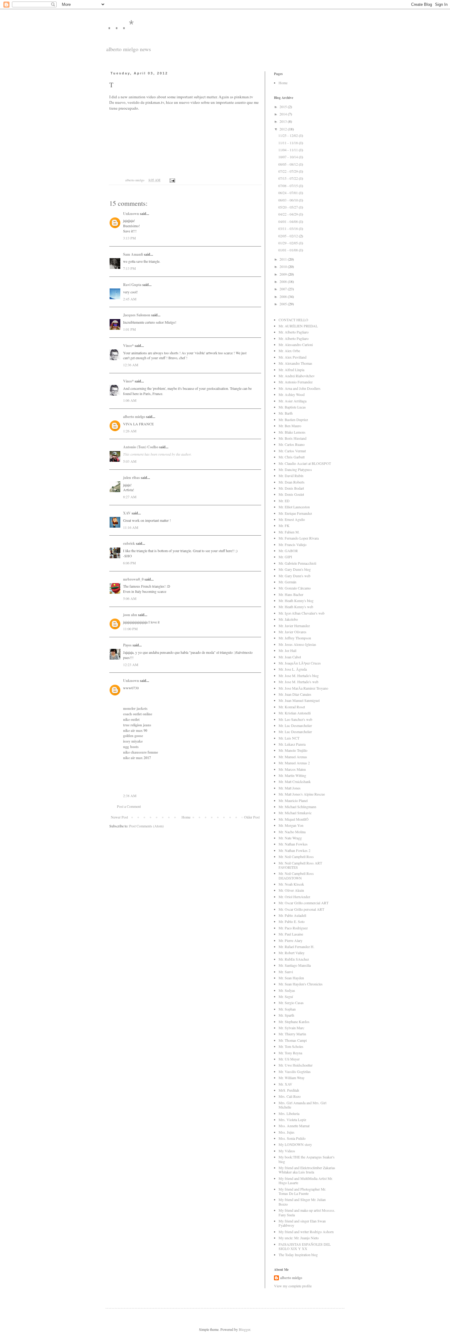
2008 (283, 281)
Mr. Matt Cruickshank (295, 781)
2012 (283, 128)
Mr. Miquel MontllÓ (294, 819)
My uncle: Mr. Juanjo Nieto (299, 1237)
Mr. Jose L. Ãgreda (293, 669)
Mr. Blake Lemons (292, 432)
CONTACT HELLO (293, 319)
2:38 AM (130, 795)
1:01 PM (129, 329)
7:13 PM (129, 268)
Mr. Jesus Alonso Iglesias (297, 644)
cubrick (129, 543)
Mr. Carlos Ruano (292, 444)
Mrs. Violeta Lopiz (292, 1119)
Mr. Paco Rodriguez (293, 927)
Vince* (128, 345)
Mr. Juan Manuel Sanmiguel (299, 700)
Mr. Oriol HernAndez (294, 896)
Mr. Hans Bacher (291, 594)
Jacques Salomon (136, 315)
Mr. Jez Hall (287, 650)
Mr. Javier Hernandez (294, 625)
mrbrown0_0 (133, 579)
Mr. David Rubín (291, 475)
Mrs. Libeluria (289, 1113)
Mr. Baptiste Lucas (292, 407)
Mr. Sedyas (287, 990)
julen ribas (131, 477)
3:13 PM (129, 237)
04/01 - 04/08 (288, 221)
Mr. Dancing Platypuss (295, 469)
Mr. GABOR (288, 550)
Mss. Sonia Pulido (292, 1138)
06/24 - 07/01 (288, 192)
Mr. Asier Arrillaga (292, 400)
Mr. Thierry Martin (292, 1033)
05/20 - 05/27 (288, 207)
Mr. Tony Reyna (290, 1052)
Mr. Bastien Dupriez (293, 419)
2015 (283, 106)
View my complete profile (293, 1285)
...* (120, 26)
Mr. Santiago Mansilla (295, 965)
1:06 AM (130, 400)
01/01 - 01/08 (288, 249)
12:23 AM (130, 664)
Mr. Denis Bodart (291, 488)
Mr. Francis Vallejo (292, 544)
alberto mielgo (134, 416)
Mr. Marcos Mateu (292, 769)
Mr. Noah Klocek (291, 884)
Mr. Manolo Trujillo (293, 750)
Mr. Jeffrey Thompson (295, 637)
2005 (283, 303)
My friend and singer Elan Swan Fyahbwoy (302, 1223)
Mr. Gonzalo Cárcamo (295, 587)
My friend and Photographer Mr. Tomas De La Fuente (302, 1191)
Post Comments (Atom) (146, 825)
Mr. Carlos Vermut (292, 450)
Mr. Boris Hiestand (292, 438)
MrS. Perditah (289, 1090)
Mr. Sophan (287, 1009)
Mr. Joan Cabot (290, 656)
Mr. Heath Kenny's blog (296, 600)
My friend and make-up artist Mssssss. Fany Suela (307, 1212)
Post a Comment (129, 806)
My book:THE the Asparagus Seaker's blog (307, 1159)
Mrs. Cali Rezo (290, 1096)
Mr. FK (284, 525)
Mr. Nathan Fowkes (293, 843)
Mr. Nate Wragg (290, 837)
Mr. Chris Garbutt (292, 456)
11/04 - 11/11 (288, 149)
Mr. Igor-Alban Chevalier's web (301, 613)
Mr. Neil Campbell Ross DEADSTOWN (296, 875)
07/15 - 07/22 (288, 178)
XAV (127, 513)
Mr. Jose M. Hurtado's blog (299, 675)
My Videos (287, 1150)
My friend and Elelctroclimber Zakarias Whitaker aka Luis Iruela (307, 1169)
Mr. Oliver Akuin (291, 890)
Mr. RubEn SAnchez (294, 959)
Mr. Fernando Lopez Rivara (299, 538)
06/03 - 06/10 (288, 200)
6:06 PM (129, 562)
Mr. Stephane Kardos (294, 1021)
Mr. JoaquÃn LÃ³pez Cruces (300, 663)
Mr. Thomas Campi (293, 1040)
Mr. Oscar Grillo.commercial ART (303, 902)
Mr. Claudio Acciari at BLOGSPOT (305, 463)
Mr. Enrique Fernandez (295, 513)
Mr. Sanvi (286, 971)
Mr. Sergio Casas (291, 1002)
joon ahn (130, 614)
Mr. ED (284, 500)
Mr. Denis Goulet (291, 494)
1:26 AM (130, 430)
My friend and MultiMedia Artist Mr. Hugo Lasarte (306, 1180)
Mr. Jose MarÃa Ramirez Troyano (303, 688)
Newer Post (119, 817)
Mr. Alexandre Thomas (295, 363)
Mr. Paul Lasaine (291, 934)
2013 (283, 121)
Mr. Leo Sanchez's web (295, 719)
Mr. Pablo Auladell (292, 915)
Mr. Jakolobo (288, 619)
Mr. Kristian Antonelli (295, 712)
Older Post (252, 817)
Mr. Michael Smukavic (295, 812)
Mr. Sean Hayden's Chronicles (301, 983)
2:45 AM (130, 298)
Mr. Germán (287, 581)
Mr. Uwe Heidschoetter (296, 1065)
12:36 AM (130, 364)
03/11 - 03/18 (288, 228)
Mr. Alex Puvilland (292, 357)
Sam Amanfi (133, 254)
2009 (283, 274)
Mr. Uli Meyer (289, 1058)
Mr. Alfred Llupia (291, 369)
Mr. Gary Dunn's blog (295, 569)
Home (186, 817)
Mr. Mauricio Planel (293, 800)
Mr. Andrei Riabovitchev (297, 375)
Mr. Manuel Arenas (293, 756)
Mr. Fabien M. (289, 531)
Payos (127, 645)
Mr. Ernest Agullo (292, 519)
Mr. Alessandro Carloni (296, 344)
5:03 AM (130, 461)
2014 (283, 113)
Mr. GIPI (285, 556)
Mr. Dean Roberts (292, 482)
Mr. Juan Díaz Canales (295, 694)
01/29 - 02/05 (288, 242)
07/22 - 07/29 (288, 171)
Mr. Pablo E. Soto (292, 921)
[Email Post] (172, 180)
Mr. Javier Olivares (292, 631)
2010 (283, 266)
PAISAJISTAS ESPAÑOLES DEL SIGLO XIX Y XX (305, 1246)
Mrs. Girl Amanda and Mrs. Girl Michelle (302, 1104)
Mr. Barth (286, 413)
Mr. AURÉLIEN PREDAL (298, 325)
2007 (283, 288)
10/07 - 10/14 (288, 156)
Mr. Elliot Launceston (294, 506)
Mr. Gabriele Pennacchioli (297, 563)
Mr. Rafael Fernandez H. (296, 946)
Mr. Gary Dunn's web (294, 575)
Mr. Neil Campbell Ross (296, 856)
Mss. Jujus (286, 1132)
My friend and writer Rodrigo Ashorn (306, 1231)
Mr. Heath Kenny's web (296, 606)
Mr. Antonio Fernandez (296, 381)
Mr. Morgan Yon (291, 825)
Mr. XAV (285, 1084)
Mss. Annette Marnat (294, 1125)
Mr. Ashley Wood (292, 394)
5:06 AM (130, 598)
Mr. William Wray (292, 1077)
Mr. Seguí (286, 996)
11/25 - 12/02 (288, 135)
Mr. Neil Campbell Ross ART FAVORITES (300, 865)
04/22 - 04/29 (288, 214)
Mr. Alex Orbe (289, 350)
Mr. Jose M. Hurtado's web (298, 681)
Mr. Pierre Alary (290, 940)
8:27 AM (130, 496)
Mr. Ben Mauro (290, 425)
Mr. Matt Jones (290, 787)
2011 (283, 259)
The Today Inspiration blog (298, 1254)
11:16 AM (130, 527)
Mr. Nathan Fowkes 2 (294, 850)
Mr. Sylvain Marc (291, 1027)
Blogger (244, 1329)
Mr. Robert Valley (292, 952)
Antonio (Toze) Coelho (140, 447)
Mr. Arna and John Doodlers (300, 388)
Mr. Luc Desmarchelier (295, 725)
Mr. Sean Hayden (291, 977)
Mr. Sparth (286, 1015)
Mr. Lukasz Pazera (292, 744)
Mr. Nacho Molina (292, 831)
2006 (283, 296)
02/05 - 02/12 (288, 235)
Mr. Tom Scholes (291, 1046)
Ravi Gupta (132, 284)
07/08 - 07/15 (288, 185)
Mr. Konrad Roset (292, 706)
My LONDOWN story (295, 1144)
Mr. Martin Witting (292, 775)
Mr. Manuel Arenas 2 (294, 762)
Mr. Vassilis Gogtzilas (295, 1071)
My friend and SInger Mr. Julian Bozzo (302, 1201)
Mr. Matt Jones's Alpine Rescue (302, 794)
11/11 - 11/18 (288, 142)
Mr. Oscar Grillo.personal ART (301, 909)
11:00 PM (130, 628)
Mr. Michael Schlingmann (297, 806)
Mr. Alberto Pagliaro (294, 331)
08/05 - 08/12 (288, 164)
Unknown (131, 213)
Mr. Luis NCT (289, 738)
